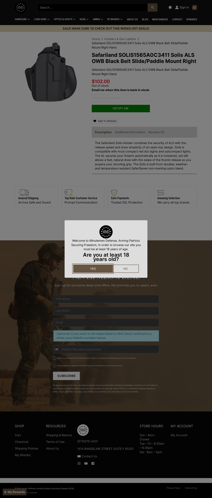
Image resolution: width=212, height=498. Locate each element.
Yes (93, 268)
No (125, 268)
